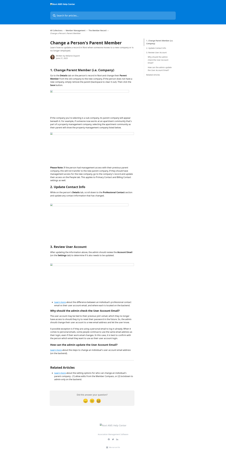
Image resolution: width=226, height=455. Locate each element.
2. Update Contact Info (156, 48)
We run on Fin (114, 447)
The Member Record (97, 30)
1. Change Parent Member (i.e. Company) (159, 42)
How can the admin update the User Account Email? (160, 68)
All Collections (56, 30)
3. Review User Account (156, 52)
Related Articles (153, 74)
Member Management (75, 30)
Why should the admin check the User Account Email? (158, 60)
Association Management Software (113, 434)
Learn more (60, 302)
